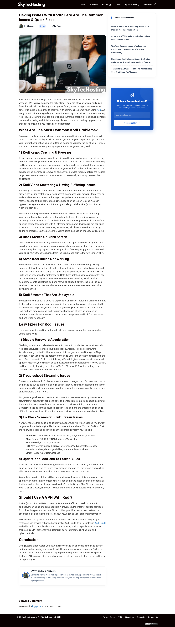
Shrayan (30, 26)
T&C (120, 617)
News (118, 4)
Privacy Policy (109, 617)
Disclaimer (130, 617)
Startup (83, 4)
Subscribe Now (130, 123)
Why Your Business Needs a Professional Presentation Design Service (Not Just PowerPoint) (128, 49)
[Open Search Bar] (155, 4)
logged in (37, 606)
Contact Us (147, 4)
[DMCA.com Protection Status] (151, 624)
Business (94, 4)
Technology (106, 4)
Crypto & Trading (131, 4)
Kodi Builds (100, 523)
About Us (141, 617)
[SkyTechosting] (32, 4)
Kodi (99, 110)
